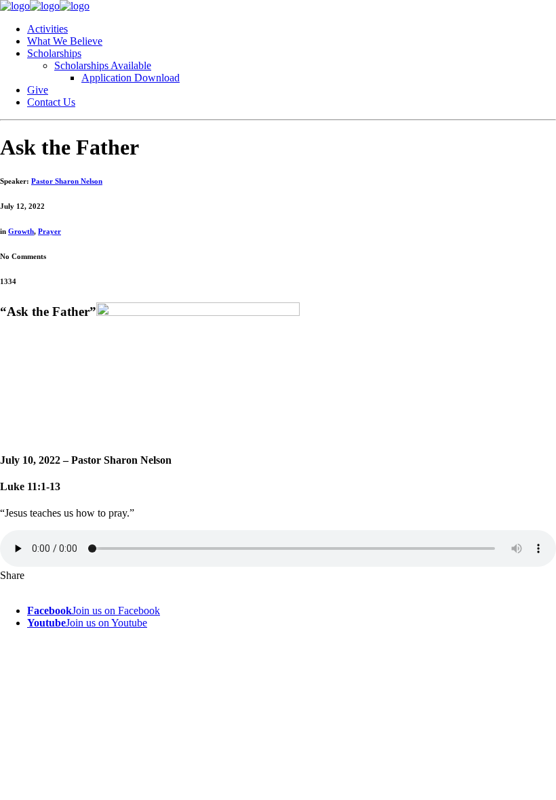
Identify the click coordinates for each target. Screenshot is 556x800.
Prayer (49, 231)
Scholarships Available (102, 65)
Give (37, 90)
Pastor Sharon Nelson (66, 181)
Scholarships (54, 53)
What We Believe (64, 41)
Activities (47, 29)
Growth (21, 231)
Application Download (130, 77)
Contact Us (51, 102)
